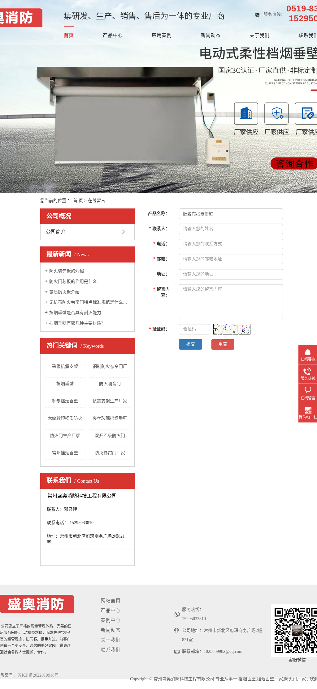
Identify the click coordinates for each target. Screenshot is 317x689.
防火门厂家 (295, 679)
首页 (69, 35)
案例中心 (110, 620)
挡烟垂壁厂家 (270, 679)
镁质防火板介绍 (64, 292)
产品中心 (113, 35)
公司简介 (56, 231)
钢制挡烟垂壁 (65, 401)
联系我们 (110, 650)
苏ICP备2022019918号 (38, 675)
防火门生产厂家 (65, 435)
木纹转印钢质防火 (65, 418)
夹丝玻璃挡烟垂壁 (110, 418)
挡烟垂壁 (65, 383)
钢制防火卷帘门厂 (110, 366)
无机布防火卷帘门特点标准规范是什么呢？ (89, 302)
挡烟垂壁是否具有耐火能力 (75, 312)
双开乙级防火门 (110, 435)
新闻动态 (210, 35)
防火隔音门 (110, 383)
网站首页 (110, 600)
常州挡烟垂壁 (65, 453)
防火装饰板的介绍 (66, 271)
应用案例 (162, 35)
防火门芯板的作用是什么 (73, 281)
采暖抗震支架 (65, 366)
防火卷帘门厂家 (110, 453)
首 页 (78, 200)
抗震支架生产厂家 (110, 401)
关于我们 (259, 35)
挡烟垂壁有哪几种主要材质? (76, 323)
